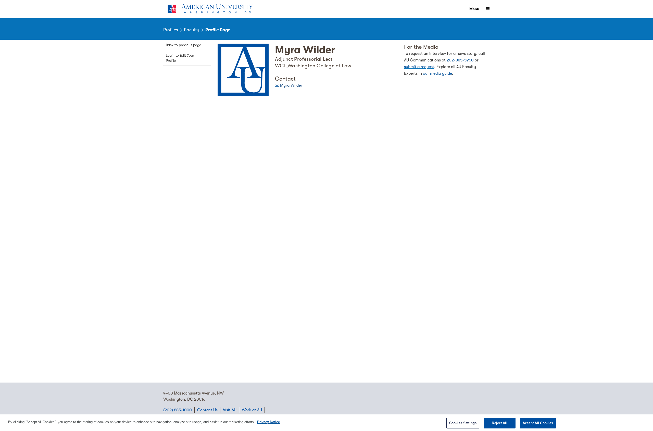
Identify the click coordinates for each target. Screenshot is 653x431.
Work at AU (252, 410)
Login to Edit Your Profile (180, 57)
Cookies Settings (462, 423)
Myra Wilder (291, 85)
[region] (326, 422)
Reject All (499, 423)
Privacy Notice (268, 422)
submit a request (419, 67)
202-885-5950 (460, 60)
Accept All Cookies (538, 423)
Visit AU (229, 410)
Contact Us (207, 410)
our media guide (437, 73)
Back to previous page (183, 45)
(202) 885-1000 (177, 410)
